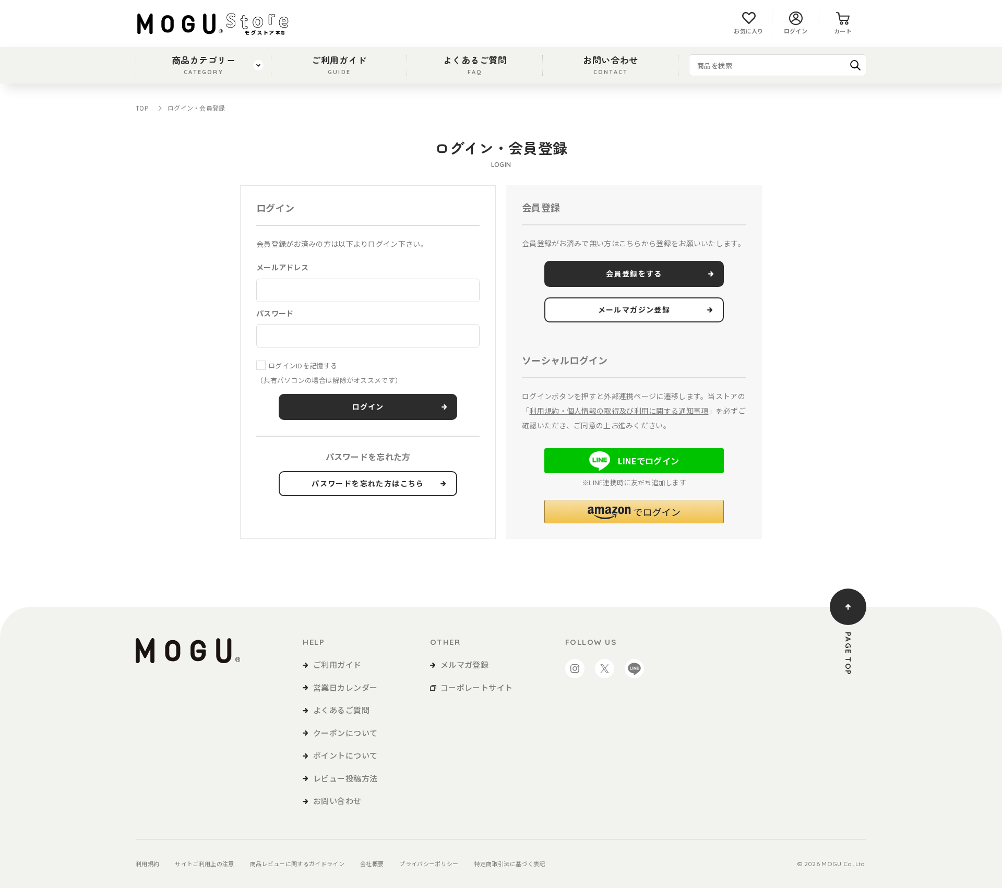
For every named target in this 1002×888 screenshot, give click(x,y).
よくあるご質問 (475, 64)
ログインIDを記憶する (302, 365)
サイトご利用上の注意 (204, 863)
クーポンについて (345, 732)
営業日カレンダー (345, 687)
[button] (634, 511)
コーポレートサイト (476, 687)
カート (843, 31)
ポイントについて (345, 755)
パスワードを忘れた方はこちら (368, 483)
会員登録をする (634, 274)
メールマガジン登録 (634, 310)
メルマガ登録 (464, 664)
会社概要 (372, 863)
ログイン (795, 31)
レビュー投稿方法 (345, 778)
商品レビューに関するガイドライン (297, 863)
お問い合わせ (610, 64)
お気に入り (749, 31)
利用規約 (147, 863)
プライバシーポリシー (428, 863)
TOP (142, 107)
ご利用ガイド (339, 64)
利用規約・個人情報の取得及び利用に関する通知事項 (618, 410)
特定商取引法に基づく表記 (509, 863)
